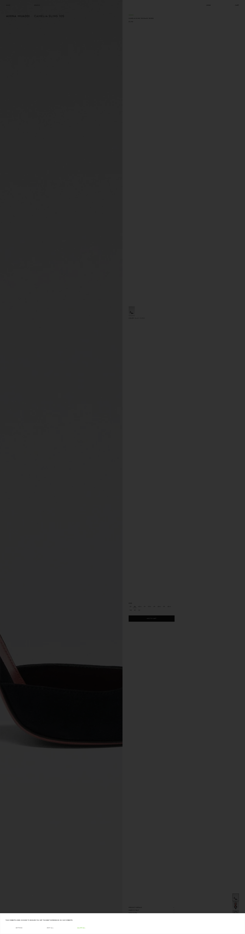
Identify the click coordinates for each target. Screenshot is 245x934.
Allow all (81, 927)
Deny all (50, 927)
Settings (19, 927)
